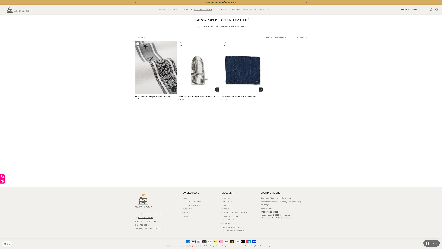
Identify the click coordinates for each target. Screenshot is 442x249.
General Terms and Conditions (235, 212)
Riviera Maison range (191, 202)
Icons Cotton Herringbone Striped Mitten (198, 97)
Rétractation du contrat (232, 231)
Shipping (225, 209)
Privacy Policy (221, 246)
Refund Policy (209, 246)
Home (184, 198)
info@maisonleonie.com (150, 214)
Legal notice (272, 246)
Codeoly (199, 246)
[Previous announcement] (135, 2)
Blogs (185, 216)
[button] (162, 10)
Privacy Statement (229, 216)
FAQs (223, 205)
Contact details (228, 223)
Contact (186, 212)
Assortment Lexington (192, 205)
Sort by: (269, 37)
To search (225, 198)
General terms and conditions (238, 246)
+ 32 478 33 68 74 (145, 217)
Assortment (226, 202)
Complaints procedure (231, 227)
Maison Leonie (176, 246)
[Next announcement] (306, 2)
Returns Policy (228, 220)
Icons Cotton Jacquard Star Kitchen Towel (153, 98)
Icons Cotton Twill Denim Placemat (238, 97)
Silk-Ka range (188, 209)
